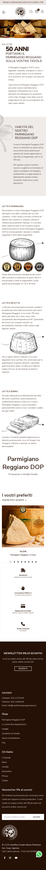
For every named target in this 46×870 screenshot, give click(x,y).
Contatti (5, 767)
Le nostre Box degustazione (14, 724)
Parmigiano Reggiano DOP (13, 719)
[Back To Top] (39, 863)
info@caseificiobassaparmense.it (22, 705)
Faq (3, 742)
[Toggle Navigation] (3, 12)
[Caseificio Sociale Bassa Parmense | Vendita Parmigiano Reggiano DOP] (20, 12)
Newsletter (7, 771)
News (4, 762)
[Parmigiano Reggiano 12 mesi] (23, 526)
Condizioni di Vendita (11, 733)
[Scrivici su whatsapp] (39, 854)
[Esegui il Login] (42, 11)
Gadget (5, 729)
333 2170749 (17, 698)
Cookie (5, 780)
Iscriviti (36, 817)
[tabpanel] (23, 531)
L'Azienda (6, 757)
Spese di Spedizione (11, 738)
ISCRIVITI (23, 668)
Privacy (5, 776)
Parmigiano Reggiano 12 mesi (23, 555)
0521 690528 (17, 701)
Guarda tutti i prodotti (13, 500)
